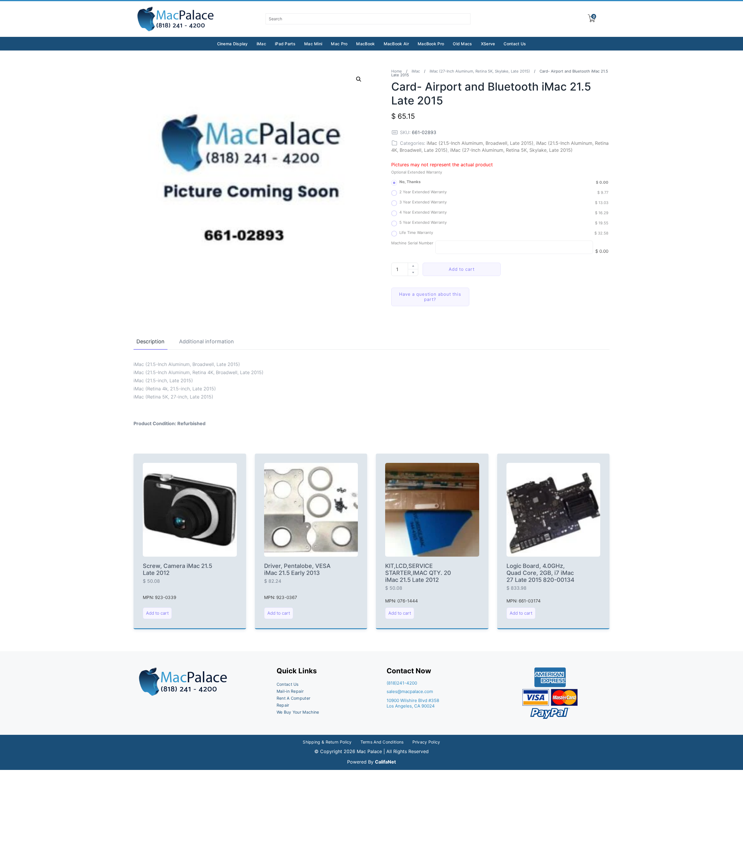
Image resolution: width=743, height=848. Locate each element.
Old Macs (462, 43)
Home (396, 71)
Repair (283, 705)
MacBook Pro (431, 43)
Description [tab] (150, 341)
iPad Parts (285, 43)
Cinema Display (232, 43)
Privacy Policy (426, 741)
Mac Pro (339, 43)
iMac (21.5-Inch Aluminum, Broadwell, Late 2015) (480, 143)
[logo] (176, 19)
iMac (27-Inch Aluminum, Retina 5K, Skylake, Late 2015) (480, 71)
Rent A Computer (294, 698)
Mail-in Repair (290, 691)
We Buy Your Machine (298, 712)
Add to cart (462, 269)
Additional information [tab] (206, 341)
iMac (261, 43)
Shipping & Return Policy (327, 741)
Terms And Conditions (382, 741)
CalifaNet (385, 762)
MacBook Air (396, 43)
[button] (359, 79)
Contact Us (515, 43)
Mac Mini (313, 43)
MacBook (365, 43)
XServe (488, 43)
